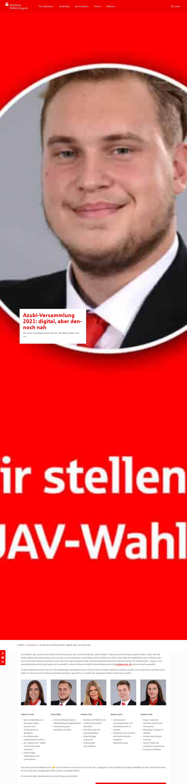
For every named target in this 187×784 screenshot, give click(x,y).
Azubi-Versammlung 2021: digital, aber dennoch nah (65, 645)
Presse (97, 6)
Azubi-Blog (64, 6)
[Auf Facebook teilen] (2, 653)
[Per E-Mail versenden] (2, 658)
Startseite (32, 645)
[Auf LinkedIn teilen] (2, 662)
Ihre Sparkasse (46, 6)
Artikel (21, 645)
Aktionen (110, 6)
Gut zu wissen (82, 6)
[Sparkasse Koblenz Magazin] (16, 6)
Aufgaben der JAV (124, 664)
